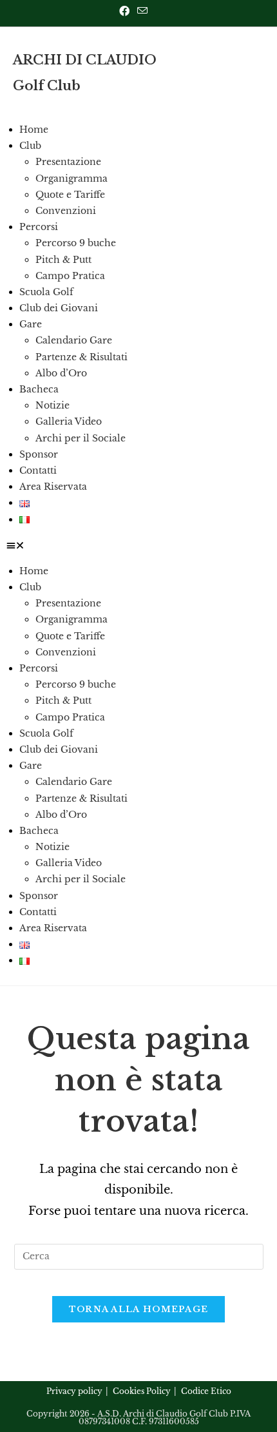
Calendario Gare (73, 340)
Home (33, 129)
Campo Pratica (70, 276)
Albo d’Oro (61, 373)
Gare (30, 324)
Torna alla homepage (139, 1309)
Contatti (38, 470)
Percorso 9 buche (75, 243)
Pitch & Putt (63, 260)
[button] (138, 545)
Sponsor (38, 454)
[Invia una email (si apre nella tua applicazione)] (142, 11)
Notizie (52, 405)
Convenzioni (65, 211)
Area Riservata (53, 486)
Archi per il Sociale (80, 438)
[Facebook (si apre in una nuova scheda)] (126, 11)
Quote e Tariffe (70, 194)
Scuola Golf (46, 292)
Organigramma (71, 178)
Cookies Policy (142, 1391)
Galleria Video (68, 421)
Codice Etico (206, 1391)
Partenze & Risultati (81, 357)
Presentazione (68, 162)
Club (30, 145)
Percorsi (38, 227)
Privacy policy (74, 1391)
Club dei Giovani (58, 308)
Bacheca (39, 389)
